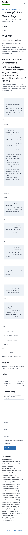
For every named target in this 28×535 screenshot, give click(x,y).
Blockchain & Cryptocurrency (10, 464)
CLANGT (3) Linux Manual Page (20, 382)
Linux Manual (6, 19)
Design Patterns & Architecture (10, 470)
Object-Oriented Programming (10, 504)
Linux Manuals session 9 (9, 500)
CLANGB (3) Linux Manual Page (7, 382)
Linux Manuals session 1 (9, 484)
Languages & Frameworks (9, 477)
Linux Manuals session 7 (9, 495)
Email (6, 429)
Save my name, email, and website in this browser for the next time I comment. (14, 442)
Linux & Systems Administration (10, 479)
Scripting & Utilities (7, 509)
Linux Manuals (5, 9)
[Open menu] (24, 3)
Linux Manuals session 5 (9, 493)
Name (6, 422)
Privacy (20, 530)
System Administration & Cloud (10, 513)
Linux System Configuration (9, 502)
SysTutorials (9, 530)
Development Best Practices (9, 473)
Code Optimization (7, 466)
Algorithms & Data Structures (10, 461)
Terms (15, 530)
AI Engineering (6, 459)
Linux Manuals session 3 (16, 9)
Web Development (7, 520)
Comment (7, 398)
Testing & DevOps (7, 518)
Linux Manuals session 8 (9, 497)
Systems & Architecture (8, 515)
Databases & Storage (7, 468)
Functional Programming (9, 475)
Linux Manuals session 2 (9, 486)
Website (6, 436)
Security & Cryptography (8, 511)
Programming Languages (9, 506)
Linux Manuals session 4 (9, 491)
